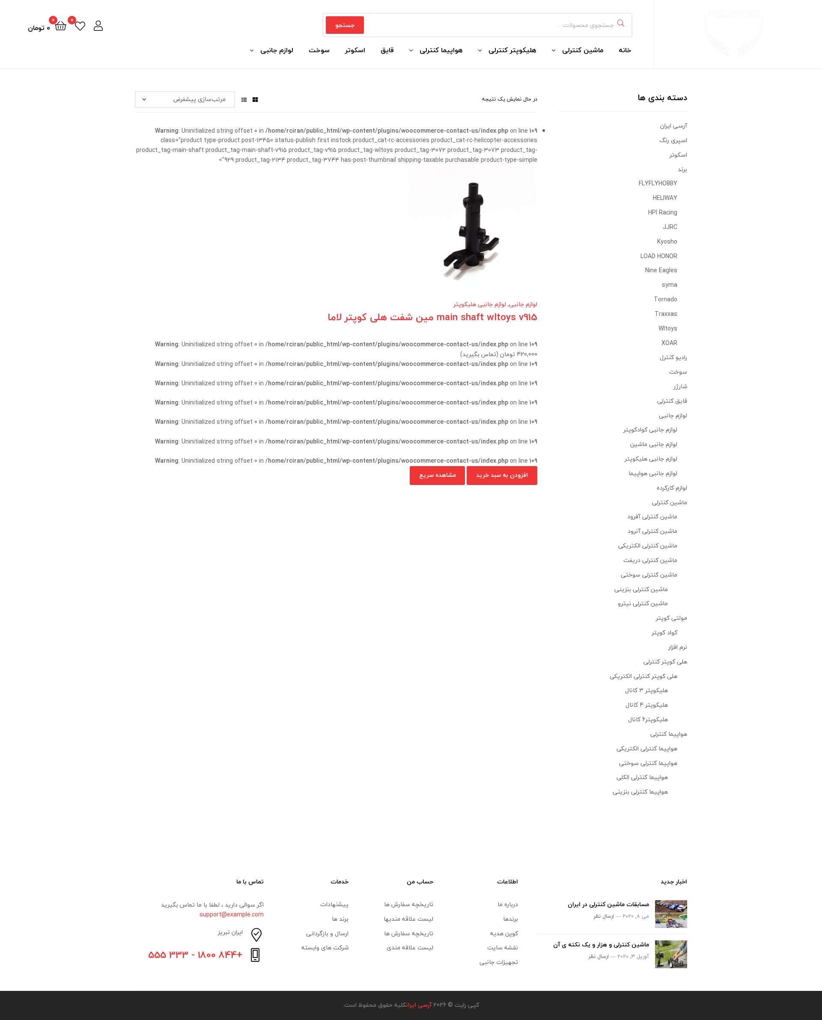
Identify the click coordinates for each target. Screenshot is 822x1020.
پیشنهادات (334, 904)
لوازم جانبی (276, 50)
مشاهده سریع (305, 235)
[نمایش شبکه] (255, 99)
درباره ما (507, 904)
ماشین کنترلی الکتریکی (647, 545)
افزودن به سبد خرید (502, 475)
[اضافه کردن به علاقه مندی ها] (367, 235)
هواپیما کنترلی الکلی (642, 777)
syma (669, 285)
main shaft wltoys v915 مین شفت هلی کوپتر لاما (432, 317)
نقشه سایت (502, 947)
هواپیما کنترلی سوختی (648, 763)
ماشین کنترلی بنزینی (641, 589)
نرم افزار (677, 647)
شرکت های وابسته (324, 947)
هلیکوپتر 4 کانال (646, 704)
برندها (510, 918)
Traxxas (666, 314)
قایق (387, 50)
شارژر (680, 386)
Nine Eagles (661, 270)
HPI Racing (662, 212)
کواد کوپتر (664, 632)
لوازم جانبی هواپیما (652, 473)
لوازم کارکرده (672, 487)
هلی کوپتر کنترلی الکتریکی (643, 676)
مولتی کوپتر (671, 618)
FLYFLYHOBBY (658, 183)
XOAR (669, 343)
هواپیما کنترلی (441, 50)
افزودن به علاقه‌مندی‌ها (346, 235)
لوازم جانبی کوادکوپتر (650, 429)
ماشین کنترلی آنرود (652, 531)
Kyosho (667, 241)
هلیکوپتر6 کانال (648, 719)
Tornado (665, 299)
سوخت (319, 50)
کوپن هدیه (504, 933)
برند (682, 169)
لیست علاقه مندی (410, 947)
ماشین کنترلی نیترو (643, 603)
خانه (625, 50)
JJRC (670, 227)
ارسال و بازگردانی (327, 933)
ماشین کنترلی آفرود (652, 516)
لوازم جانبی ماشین (653, 444)
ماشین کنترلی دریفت (650, 560)
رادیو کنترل (673, 357)
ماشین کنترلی (582, 50)
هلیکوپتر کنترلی (512, 50)
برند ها (340, 918)
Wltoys (667, 328)
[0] (80, 25)
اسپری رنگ (673, 140)
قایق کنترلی (672, 401)
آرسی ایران (673, 125)
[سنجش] (326, 235)
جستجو (344, 25)
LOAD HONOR (658, 256)
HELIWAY (665, 198)
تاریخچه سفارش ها (408, 904)
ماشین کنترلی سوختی (649, 574)
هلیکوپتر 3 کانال (646, 690)
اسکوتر (355, 50)
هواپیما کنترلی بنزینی (640, 791)
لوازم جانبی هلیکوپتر (479, 304)
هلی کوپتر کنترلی (665, 661)
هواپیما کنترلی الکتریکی (646, 748)
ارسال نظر (603, 916)
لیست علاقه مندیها (408, 918)
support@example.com (232, 914)
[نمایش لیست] (244, 99)
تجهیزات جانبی (499, 962)
